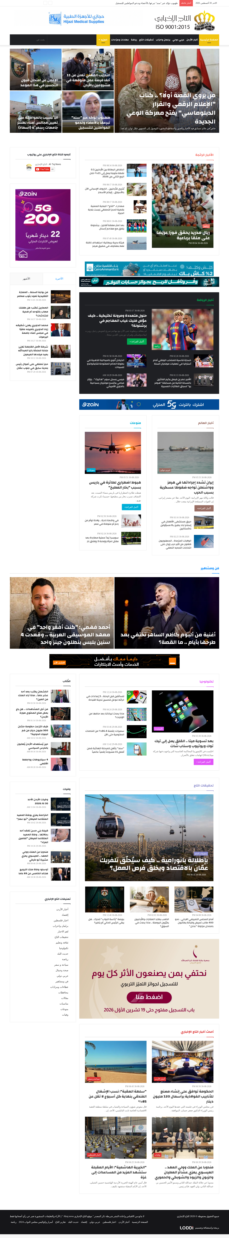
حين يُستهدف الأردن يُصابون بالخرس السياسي (32, 746)
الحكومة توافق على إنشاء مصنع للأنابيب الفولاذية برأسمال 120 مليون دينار (183, 1096)
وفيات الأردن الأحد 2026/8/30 (38, 801)
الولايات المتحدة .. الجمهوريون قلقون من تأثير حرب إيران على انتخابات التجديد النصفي (175, 544)
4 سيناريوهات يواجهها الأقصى (35, 761)
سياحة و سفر (61, 964)
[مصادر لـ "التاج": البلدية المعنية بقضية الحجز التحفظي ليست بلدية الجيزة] (140, 206)
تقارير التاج (60, 1222)
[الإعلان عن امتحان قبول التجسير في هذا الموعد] (36, 69)
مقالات (64, 998)
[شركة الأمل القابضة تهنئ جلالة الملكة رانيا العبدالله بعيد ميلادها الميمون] (60, 351)
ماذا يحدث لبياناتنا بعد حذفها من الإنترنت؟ (106, 715)
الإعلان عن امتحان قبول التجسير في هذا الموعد (39, 82)
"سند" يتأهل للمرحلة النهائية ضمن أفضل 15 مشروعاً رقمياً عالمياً (105, 750)
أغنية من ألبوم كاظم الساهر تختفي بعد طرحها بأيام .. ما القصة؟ (168, 638)
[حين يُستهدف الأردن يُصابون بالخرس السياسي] (60, 748)
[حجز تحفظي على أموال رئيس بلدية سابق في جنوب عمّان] (60, 368)
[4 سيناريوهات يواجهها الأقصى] (60, 764)
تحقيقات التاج (146, 40)
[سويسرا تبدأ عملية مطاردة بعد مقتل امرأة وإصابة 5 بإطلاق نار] (131, 538)
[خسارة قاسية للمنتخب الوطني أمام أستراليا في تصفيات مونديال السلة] (203, 360)
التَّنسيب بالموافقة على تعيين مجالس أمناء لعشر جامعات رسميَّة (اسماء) (143, 3)
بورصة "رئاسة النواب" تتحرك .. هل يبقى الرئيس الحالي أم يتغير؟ (106, 921)
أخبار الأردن (192, 40)
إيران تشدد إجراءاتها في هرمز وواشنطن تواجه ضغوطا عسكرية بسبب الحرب (187, 487)
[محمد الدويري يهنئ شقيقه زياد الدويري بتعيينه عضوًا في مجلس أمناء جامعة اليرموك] (60, 329)
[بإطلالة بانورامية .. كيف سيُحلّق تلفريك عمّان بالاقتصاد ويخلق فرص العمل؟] (149, 837)
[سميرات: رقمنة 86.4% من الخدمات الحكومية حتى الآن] (137, 731)
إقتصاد (65, 915)
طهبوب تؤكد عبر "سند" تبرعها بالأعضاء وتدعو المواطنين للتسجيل (90, 122)
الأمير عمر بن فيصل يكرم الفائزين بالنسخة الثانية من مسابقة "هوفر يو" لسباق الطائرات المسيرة (172, 383)
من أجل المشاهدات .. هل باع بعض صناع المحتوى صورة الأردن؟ (32, 713)
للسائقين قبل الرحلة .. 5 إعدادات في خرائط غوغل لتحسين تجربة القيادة (105, 698)
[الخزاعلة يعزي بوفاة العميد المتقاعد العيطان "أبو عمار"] (60, 819)
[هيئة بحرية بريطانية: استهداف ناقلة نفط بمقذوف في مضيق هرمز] (137, 243)
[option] (114, 91)
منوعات (64, 1009)
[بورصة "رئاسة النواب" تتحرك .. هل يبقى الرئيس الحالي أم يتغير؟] (104, 899)
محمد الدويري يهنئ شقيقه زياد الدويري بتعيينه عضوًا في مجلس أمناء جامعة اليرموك (32, 331)
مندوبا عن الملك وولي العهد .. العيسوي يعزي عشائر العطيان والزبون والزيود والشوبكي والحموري (184, 1172)
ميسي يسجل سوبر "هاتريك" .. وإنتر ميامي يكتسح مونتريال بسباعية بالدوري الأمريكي (105, 383)
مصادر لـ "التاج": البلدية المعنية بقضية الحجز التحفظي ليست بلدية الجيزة (106, 209)
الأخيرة (59, 278)
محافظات (63, 992)
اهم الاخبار (63, 931)
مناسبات (64, 1003)
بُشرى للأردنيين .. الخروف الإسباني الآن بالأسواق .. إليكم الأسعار (104, 190)
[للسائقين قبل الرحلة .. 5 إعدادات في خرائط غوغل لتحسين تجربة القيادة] (137, 696)
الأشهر (26, 278)
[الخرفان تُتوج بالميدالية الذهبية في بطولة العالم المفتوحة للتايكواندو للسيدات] (137, 360)
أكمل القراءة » (137, 341)
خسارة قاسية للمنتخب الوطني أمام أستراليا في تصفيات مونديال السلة (172, 362)
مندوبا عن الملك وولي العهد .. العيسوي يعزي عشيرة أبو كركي (34, 856)
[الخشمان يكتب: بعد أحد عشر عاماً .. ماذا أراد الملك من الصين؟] (60, 696)
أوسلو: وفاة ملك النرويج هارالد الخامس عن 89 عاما (33, 871)
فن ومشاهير (61, 981)
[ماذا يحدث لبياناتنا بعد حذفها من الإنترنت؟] (137, 714)
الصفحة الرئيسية (209, 40)
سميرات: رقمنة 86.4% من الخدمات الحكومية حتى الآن (104, 733)
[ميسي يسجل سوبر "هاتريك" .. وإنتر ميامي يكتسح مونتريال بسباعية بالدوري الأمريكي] (137, 380)
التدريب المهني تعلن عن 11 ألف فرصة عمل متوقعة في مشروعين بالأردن (88, 80)
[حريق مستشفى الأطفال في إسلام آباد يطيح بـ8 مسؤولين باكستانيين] (204, 522)
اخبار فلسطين (61, 920)
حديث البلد (62, 953)
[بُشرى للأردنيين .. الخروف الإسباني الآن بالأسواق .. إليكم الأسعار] (137, 189)
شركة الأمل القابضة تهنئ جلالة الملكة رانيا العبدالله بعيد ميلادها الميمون (33, 350)
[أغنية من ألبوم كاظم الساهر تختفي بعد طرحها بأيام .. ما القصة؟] (166, 613)
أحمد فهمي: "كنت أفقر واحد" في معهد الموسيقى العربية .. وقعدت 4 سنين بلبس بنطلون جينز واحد (65, 634)
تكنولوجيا (63, 948)
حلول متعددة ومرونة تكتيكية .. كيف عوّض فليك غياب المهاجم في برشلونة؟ (117, 320)
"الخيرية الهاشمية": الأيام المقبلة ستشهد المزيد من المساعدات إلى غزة (119, 1172)
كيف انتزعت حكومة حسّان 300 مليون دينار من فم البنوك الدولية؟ (33, 730)
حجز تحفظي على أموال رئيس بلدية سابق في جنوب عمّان (32, 366)
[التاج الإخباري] (186, 20)
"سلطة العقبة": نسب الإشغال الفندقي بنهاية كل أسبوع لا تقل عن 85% (118, 1096)
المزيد (104, 40)
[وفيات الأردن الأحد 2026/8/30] (60, 804)
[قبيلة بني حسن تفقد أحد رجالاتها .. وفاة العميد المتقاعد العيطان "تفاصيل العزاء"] (60, 835)
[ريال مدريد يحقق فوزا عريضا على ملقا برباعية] (182, 206)
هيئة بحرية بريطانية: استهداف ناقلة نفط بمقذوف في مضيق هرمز (105, 244)
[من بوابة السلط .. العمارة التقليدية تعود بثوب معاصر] (60, 296)
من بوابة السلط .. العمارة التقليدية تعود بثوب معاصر (32, 294)
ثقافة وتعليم (62, 942)
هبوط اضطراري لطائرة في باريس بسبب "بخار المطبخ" (115, 485)
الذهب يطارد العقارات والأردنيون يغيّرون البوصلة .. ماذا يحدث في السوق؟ (151, 923)
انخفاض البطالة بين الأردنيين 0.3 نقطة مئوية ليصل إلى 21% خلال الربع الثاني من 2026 (106, 173)
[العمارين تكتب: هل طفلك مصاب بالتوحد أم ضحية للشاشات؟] (60, 312)
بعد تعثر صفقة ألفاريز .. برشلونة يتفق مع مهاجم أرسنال (107, 227)
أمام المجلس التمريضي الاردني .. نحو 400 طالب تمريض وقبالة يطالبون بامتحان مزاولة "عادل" (194, 923)
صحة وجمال (62, 970)
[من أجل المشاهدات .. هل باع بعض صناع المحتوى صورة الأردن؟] (60, 713)
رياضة (134, 40)
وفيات (65, 1014)
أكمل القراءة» (204, 508)
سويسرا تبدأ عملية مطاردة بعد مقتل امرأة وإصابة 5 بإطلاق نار (102, 539)
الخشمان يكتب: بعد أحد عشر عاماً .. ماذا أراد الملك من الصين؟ (33, 695)
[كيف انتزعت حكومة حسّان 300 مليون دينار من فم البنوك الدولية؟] (60, 731)
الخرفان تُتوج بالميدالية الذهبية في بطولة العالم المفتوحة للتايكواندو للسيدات (105, 364)
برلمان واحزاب (163, 40)
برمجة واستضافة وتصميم (207, 1227)
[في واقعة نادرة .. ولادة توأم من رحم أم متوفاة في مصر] (131, 521)
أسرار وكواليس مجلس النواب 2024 (36, 1222)
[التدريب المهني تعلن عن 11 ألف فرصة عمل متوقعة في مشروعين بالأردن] (88, 69)
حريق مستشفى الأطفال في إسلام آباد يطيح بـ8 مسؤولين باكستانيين (175, 525)
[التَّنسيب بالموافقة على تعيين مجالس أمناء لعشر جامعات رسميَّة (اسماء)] (36, 112)
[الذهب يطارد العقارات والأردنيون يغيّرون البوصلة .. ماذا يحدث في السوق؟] (149, 899)
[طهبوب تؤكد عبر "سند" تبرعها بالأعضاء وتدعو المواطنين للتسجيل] (88, 112)
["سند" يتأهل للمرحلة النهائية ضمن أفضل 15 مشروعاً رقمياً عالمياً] (137, 749)
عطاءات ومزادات (120, 40)
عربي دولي (178, 40)
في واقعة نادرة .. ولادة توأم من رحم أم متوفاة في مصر (102, 522)
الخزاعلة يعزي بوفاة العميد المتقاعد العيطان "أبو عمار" (32, 817)
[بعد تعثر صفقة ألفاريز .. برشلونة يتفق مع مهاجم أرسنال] (137, 225)
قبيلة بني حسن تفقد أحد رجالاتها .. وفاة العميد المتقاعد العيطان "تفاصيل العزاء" (33, 836)
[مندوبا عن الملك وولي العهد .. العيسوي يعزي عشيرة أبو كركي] (60, 856)
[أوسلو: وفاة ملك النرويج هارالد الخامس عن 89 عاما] (60, 874)
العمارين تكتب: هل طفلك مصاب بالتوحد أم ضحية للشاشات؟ (33, 311)
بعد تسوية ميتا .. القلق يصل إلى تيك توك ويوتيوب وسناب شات (184, 743)
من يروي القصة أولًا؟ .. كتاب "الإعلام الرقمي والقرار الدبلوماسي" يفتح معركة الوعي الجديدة (171, 108)
